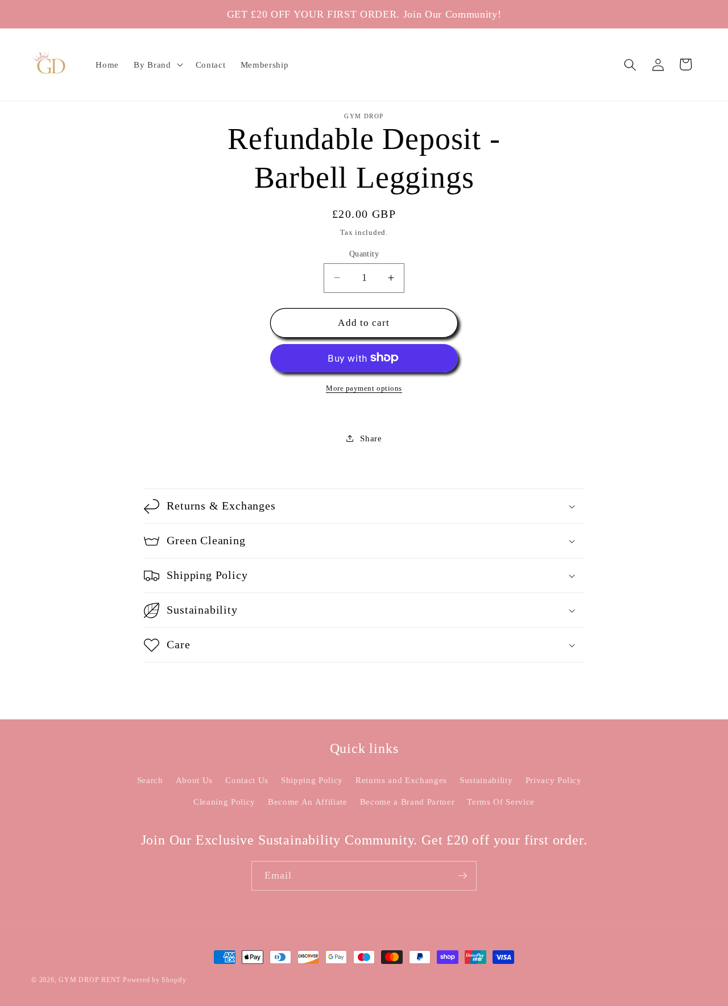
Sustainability (486, 780)
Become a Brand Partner (407, 801)
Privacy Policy (554, 780)
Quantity (364, 253)
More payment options (364, 387)
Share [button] (371, 437)
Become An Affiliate (308, 801)
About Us (194, 780)
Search (150, 780)
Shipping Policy (312, 780)
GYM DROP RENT (90, 980)
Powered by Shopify (155, 980)
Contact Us (246, 780)
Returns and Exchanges (401, 780)
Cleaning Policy (224, 801)
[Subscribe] (462, 876)
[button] (157, 65)
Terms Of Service (501, 801)
